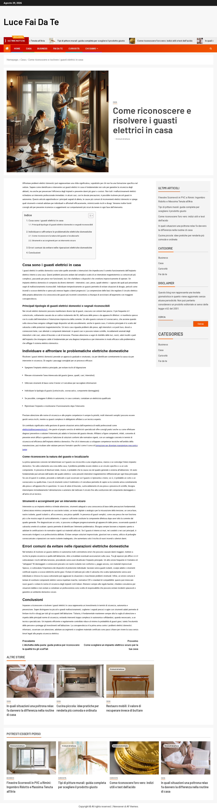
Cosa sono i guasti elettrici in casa (45, 220)
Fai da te (58, 48)
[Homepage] (7, 49)
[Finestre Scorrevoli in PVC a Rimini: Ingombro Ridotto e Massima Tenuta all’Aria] (31, 757)
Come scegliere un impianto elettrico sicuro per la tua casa (111, 645)
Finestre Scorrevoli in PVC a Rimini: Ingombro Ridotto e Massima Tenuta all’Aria (30, 787)
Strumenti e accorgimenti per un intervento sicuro (54, 240)
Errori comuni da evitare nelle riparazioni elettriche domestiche (60, 248)
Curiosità (73, 48)
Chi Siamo (90, 48)
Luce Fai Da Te (31, 21)
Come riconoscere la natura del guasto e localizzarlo (55, 236)
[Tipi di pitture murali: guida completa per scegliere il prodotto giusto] (82, 757)
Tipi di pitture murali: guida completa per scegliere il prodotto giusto (66, 41)
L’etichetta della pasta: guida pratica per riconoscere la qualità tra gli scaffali (50, 645)
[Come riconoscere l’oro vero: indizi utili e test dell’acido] (134, 757)
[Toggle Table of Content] (89, 215)
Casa (28, 48)
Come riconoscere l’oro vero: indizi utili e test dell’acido (140, 41)
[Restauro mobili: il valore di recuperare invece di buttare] (130, 681)
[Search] (211, 48)
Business (42, 48)
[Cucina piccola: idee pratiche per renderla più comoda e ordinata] (80, 681)
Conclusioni (34, 253)
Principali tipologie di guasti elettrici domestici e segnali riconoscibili (62, 225)
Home (17, 48)
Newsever (118, 806)
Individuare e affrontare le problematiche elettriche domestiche (60, 232)
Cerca (161, 317)
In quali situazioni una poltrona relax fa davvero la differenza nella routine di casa (30, 710)
